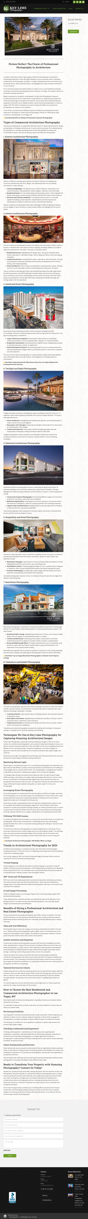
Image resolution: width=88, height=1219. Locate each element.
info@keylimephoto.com (47, 1185)
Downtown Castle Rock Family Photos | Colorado (79, 1187)
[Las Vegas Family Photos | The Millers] (70, 1176)
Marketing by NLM (26, 1217)
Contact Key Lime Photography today (15, 1090)
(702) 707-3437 (44, 1181)
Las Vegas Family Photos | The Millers (79, 1177)
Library (44, 1195)
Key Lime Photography (44, 96)
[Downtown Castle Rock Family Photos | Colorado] (70, 1185)
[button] (9, 2)
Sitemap (34, 1217)
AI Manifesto (46, 1200)
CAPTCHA (6, 1150)
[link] (41, 8)
